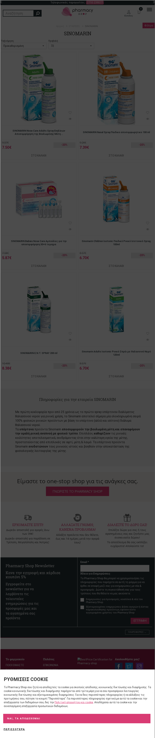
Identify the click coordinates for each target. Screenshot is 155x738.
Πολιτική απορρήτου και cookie (74, 702)
